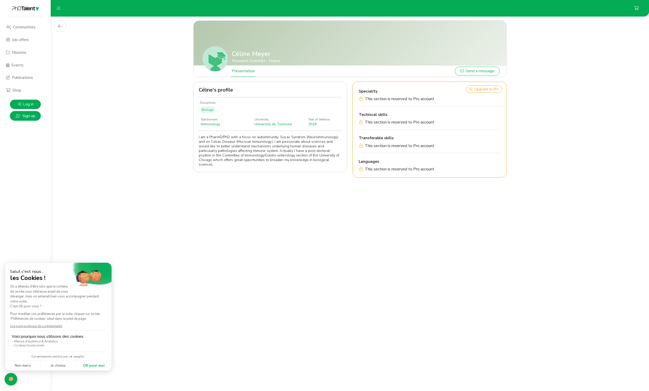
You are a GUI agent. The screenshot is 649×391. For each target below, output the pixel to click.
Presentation (243, 71)
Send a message (480, 71)
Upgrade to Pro (486, 89)
